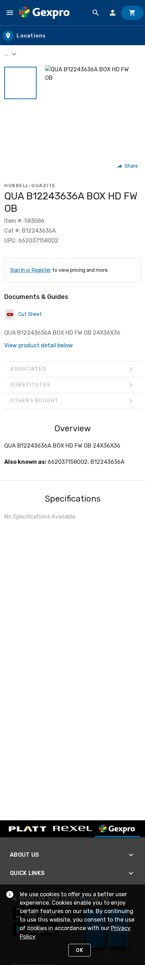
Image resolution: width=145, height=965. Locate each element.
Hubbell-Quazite (30, 185)
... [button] (7, 53)
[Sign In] (112, 12)
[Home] (44, 12)
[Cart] (132, 13)
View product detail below (38, 345)
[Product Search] (95, 12)
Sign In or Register (30, 270)
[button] (20, 83)
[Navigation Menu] (9, 12)
